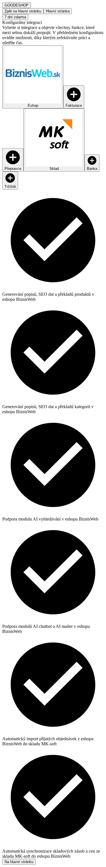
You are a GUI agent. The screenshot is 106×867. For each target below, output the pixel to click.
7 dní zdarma (15, 17)
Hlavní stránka (58, 11)
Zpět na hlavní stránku (23, 11)
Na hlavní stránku (19, 862)
